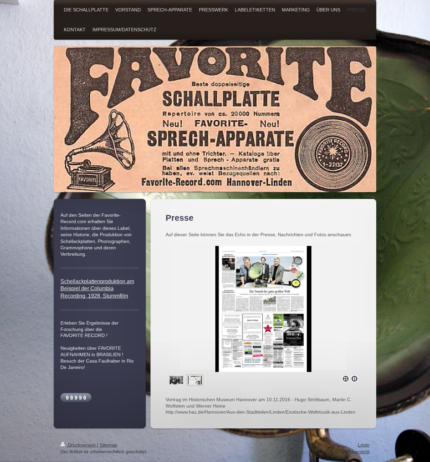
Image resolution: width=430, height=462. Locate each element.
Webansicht (357, 451)
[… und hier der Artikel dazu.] (263, 309)
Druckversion (82, 445)
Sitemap (108, 445)
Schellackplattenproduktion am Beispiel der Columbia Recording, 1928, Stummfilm (97, 289)
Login (364, 445)
